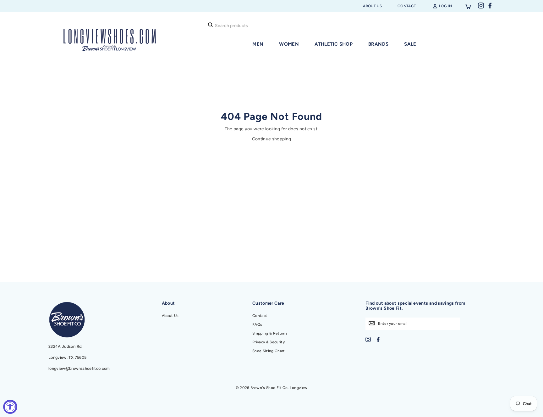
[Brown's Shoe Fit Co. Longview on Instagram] (368, 339)
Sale (410, 44)
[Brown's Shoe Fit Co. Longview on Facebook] (378, 339)
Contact (407, 6)
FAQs (257, 324)
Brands (378, 44)
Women (289, 44)
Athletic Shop (334, 44)
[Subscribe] (372, 322)
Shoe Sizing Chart (268, 351)
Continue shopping (271, 139)
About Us (372, 6)
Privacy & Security (268, 342)
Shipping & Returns (270, 333)
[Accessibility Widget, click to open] (10, 407)
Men (257, 44)
